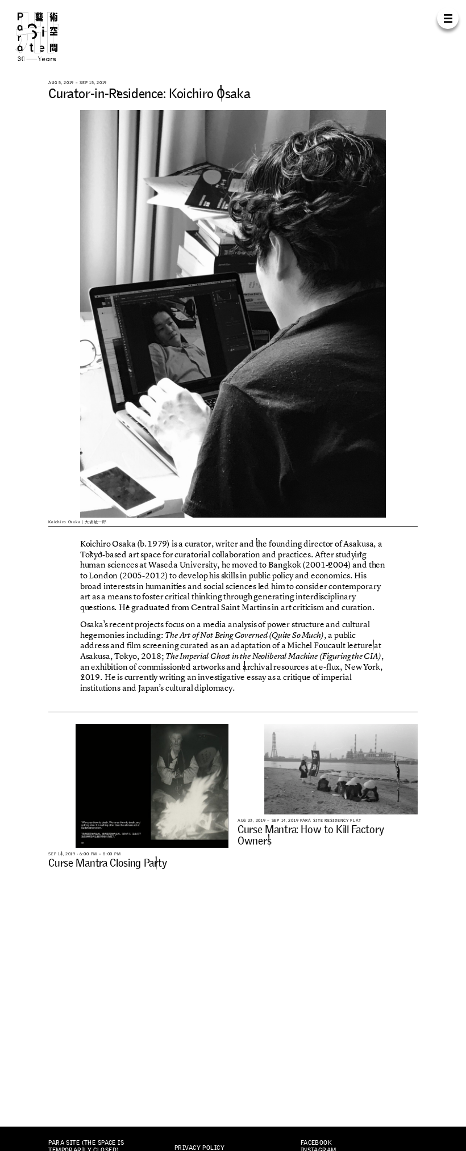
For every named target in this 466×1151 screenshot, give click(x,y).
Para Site (48, 36)
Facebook (316, 1142)
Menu (447, 17)
